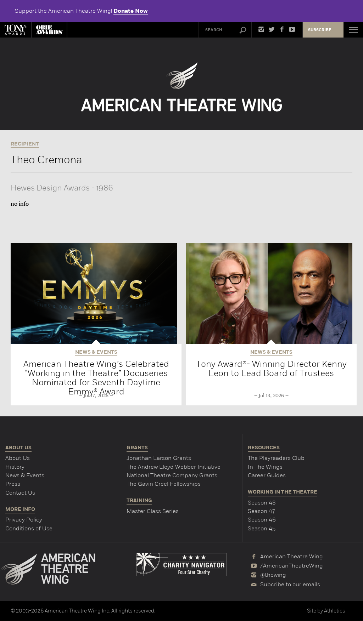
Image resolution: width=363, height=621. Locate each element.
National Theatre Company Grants (172, 475)
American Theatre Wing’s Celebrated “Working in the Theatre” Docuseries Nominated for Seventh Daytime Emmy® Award (96, 378)
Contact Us (20, 492)
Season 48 (262, 502)
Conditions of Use (28, 528)
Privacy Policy (23, 519)
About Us (17, 458)
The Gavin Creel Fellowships (164, 483)
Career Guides (267, 475)
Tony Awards (15, 30)
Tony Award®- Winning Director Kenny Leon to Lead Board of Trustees (271, 368)
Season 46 (262, 519)
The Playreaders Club (276, 458)
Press (12, 483)
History (14, 466)
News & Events (24, 475)
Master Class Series (153, 511)
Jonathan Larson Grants (159, 458)
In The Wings (265, 466)
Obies (49, 30)
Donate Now (130, 11)
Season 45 (261, 528)
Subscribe (319, 30)
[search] (243, 30)
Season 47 (261, 511)
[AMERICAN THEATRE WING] (182, 87)
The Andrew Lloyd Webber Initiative (173, 466)
